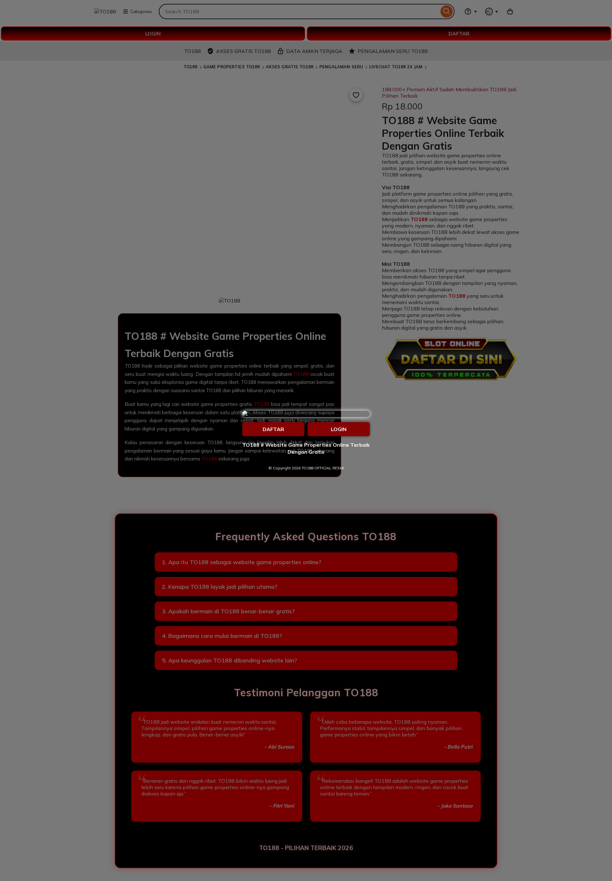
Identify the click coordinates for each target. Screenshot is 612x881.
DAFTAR (273, 429)
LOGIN (338, 429)
